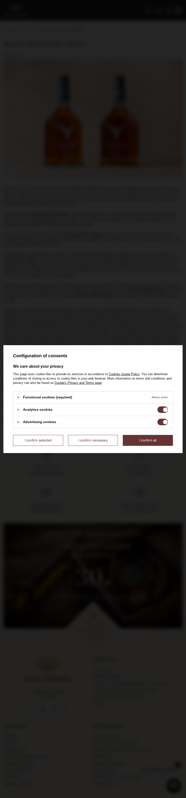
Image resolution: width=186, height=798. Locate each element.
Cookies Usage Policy (124, 374)
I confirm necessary (93, 440)
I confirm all (147, 440)
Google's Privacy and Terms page (78, 382)
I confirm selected (38, 440)
